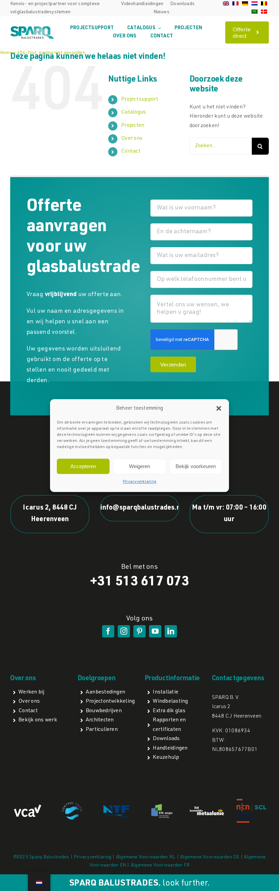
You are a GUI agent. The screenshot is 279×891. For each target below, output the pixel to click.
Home (6, 53)
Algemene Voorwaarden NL (146, 857)
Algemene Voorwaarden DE (210, 857)
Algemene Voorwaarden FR (160, 865)
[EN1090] (162, 805)
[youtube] (155, 631)
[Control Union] (72, 804)
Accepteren (83, 466)
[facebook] (108, 631)
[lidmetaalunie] (207, 809)
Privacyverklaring (139, 482)
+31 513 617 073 (139, 582)
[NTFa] (117, 804)
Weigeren (139, 466)
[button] (218, 408)
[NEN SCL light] (251, 801)
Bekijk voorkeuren (196, 466)
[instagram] (124, 631)
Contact (131, 151)
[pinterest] (139, 631)
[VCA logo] (27, 807)
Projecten (132, 125)
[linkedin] (171, 631)
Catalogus (133, 112)
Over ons (132, 138)
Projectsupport (139, 99)
